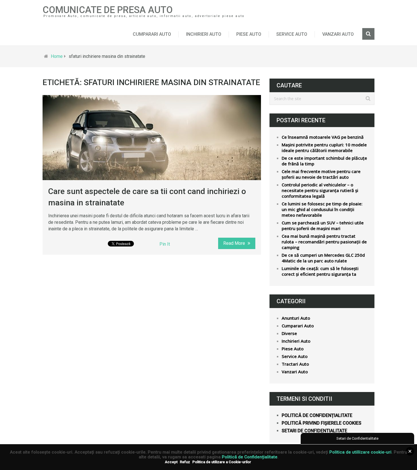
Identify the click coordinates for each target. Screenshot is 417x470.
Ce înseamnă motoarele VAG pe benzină (323, 137)
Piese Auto (248, 34)
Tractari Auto (295, 364)
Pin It (164, 244)
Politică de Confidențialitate (249, 457)
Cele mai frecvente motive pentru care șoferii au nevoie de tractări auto (321, 174)
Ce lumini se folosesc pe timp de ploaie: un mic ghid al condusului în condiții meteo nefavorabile (322, 209)
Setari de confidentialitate (314, 430)
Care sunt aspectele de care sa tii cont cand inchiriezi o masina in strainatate (147, 197)
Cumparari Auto (152, 34)
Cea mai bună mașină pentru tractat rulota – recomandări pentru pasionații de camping (324, 241)
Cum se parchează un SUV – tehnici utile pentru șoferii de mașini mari (323, 225)
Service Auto (291, 34)
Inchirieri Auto (203, 34)
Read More (234, 243)
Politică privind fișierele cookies (321, 423)
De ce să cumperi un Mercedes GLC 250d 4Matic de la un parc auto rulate (323, 258)
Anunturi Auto (296, 318)
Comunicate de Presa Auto (108, 9)
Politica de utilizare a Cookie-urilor (221, 462)
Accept (171, 462)
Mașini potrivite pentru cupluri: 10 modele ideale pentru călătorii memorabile (324, 147)
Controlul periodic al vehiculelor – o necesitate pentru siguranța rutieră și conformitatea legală (320, 190)
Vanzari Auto (338, 34)
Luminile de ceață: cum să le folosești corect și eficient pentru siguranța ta (320, 271)
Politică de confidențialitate (317, 415)
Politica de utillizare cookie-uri (360, 452)
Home (57, 56)
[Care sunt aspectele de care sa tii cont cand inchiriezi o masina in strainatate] (152, 137)
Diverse (289, 333)
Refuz (185, 462)
